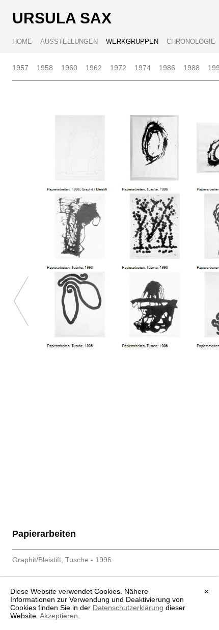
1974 (142, 68)
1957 (20, 68)
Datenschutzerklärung (128, 608)
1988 (191, 68)
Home (22, 41)
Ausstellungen (69, 41)
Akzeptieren (59, 616)
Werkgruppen (132, 41)
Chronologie (191, 41)
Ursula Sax (62, 18)
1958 (45, 68)
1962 (94, 68)
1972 (118, 68)
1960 (69, 68)
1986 (167, 68)
